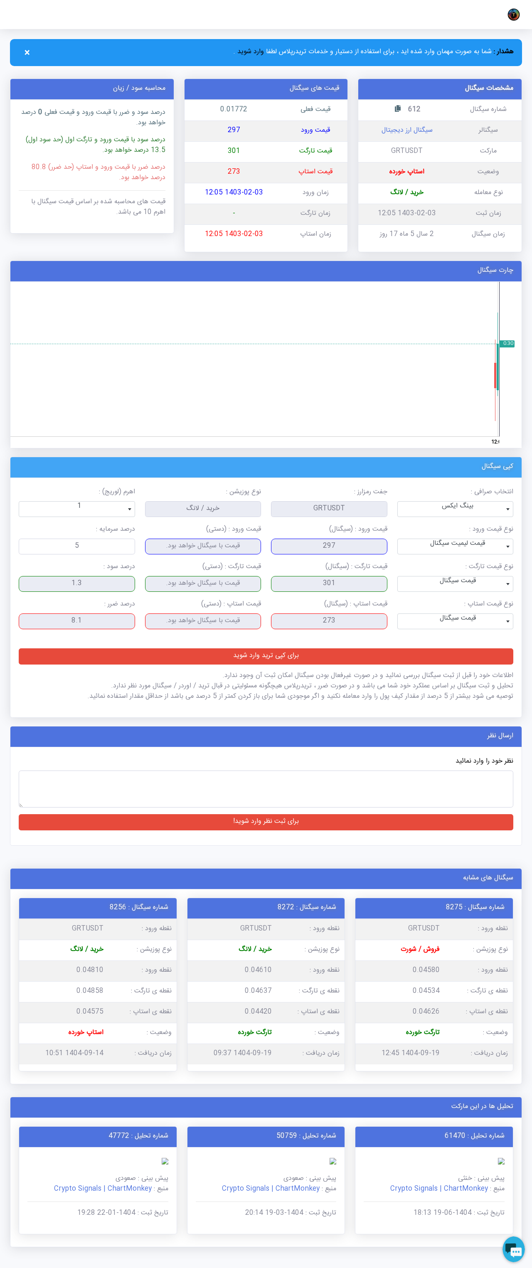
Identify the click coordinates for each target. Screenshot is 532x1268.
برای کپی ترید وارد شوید (266, 656)
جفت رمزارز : (370, 493)
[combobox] (455, 509)
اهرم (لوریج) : (117, 493)
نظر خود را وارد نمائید (484, 762)
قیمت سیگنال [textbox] (458, 581)
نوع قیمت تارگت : (489, 567)
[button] (512, 14)
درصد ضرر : (119, 605)
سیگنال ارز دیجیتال (407, 131)
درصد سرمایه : (115, 530)
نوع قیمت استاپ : (488, 605)
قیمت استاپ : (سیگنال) (355, 605)
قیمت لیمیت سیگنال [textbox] (457, 544)
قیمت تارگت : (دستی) (231, 567)
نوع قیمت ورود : (491, 530)
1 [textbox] (79, 507)
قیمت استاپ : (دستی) (231, 605)
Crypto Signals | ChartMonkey (439, 1189)
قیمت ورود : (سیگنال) (358, 530)
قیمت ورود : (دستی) (233, 530)
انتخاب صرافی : (492, 493)
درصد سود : (119, 567)
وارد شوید (249, 52)
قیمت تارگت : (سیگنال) (356, 567)
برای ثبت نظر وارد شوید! (266, 822)
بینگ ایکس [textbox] (457, 507)
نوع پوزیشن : (243, 493)
